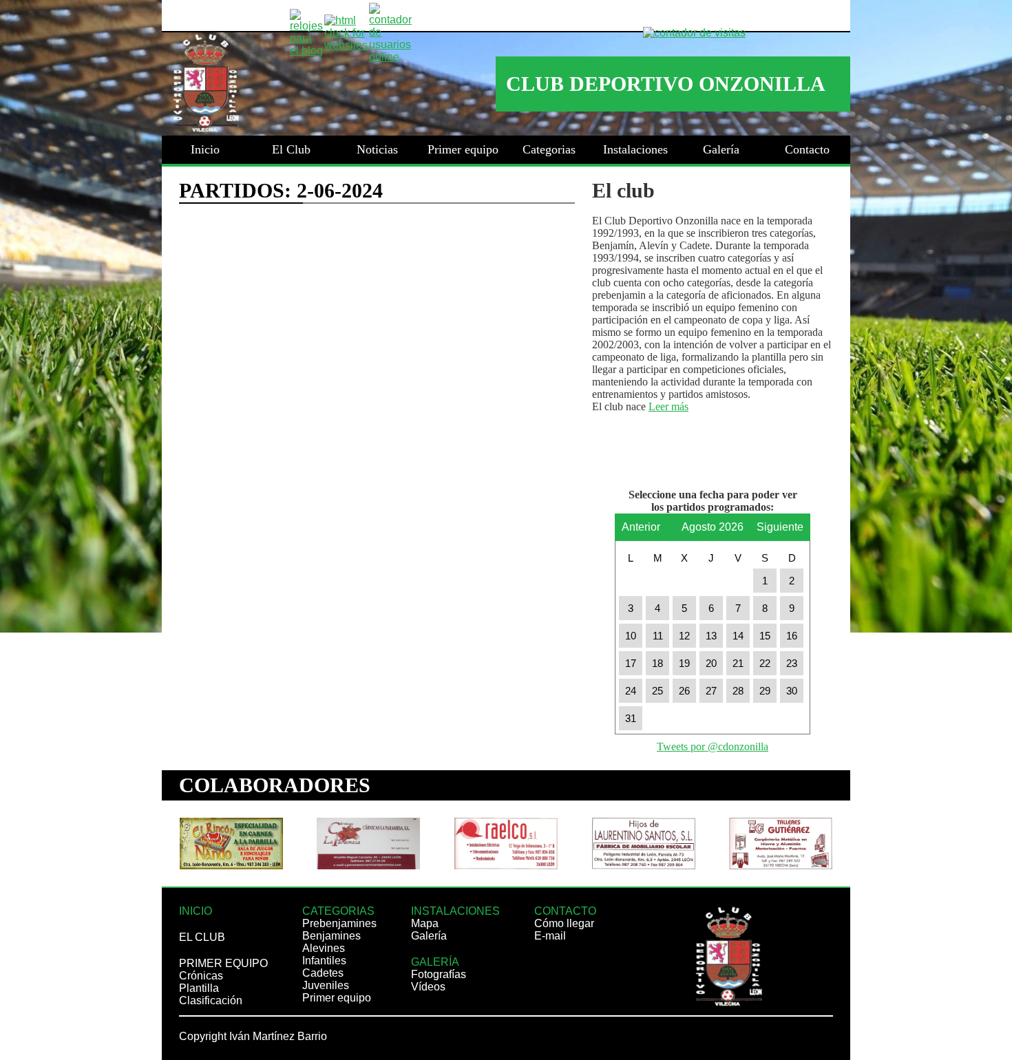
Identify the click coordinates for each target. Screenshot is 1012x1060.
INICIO (195, 911)
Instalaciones (635, 149)
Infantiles (324, 960)
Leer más (668, 406)
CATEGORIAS (338, 911)
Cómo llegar (564, 923)
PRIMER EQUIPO (223, 963)
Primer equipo (463, 149)
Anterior (641, 523)
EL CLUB (202, 937)
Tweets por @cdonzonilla (712, 746)
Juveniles (325, 985)
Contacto (807, 149)
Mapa (425, 923)
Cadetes (323, 973)
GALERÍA (435, 962)
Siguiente (780, 523)
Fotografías (438, 974)
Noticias (377, 149)
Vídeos (428, 987)
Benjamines (331, 936)
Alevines (323, 948)
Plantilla (199, 988)
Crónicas (201, 976)
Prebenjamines (339, 923)
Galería (721, 149)
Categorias (549, 149)
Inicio (205, 149)
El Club (291, 149)
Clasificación (210, 1000)
